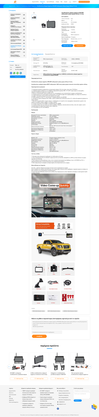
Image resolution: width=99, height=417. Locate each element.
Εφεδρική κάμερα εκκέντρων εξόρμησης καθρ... (18, 22)
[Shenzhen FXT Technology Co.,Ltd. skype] (21, 73)
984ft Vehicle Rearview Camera (54, 311)
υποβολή (39, 336)
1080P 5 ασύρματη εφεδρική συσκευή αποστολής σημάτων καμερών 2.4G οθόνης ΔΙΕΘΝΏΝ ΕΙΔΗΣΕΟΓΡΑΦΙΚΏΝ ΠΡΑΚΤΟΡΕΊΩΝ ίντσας (29, 393)
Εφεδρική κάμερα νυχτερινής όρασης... (18, 37)
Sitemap (11, 398)
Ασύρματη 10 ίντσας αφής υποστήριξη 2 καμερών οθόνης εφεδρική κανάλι (47, 405)
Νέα (10, 396)
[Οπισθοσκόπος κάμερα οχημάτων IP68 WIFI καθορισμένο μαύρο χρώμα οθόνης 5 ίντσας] (48, 23)
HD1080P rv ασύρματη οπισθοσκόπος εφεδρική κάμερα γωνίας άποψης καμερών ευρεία (18, 374)
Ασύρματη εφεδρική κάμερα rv (46, 388)
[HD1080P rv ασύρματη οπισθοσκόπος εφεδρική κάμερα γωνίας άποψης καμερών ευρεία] (18, 361)
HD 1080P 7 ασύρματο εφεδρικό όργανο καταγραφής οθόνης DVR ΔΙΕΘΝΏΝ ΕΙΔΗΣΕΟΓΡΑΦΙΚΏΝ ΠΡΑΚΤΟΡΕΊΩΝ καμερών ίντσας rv (47, 393)
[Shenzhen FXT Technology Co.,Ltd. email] (11, 73)
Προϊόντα (11, 392)
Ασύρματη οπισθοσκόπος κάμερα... (18, 26)
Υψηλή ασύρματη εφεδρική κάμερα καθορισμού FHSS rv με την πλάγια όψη (47, 399)
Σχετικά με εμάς (12, 394)
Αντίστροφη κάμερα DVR (18, 49)
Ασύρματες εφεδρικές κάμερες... (18, 15)
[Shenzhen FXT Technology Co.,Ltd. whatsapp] (14, 73)
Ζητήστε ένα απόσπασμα (84, 1)
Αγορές (65, 1)
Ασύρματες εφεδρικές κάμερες (28, 388)
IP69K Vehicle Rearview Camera (39, 311)
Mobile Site (11, 400)
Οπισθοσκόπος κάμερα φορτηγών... (18, 40)
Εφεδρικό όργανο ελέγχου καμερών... (18, 30)
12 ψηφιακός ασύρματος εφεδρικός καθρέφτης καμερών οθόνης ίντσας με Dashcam (28, 405)
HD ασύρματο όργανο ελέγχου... (18, 52)
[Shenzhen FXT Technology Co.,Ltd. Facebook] (58, 409)
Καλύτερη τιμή (67, 45)
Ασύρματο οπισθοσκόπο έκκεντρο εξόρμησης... (18, 33)
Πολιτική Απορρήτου (13, 402)
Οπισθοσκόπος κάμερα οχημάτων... (18, 46)
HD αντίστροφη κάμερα (18, 43)
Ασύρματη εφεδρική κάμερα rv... (18, 18)
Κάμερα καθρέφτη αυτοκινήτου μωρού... (18, 56)
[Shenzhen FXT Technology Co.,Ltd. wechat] (17, 73)
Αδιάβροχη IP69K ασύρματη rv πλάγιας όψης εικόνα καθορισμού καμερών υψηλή (29, 399)
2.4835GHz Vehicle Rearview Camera (70, 311)
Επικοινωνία (17, 76)
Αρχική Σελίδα (12, 390)
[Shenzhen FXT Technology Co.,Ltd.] (15, 2)
